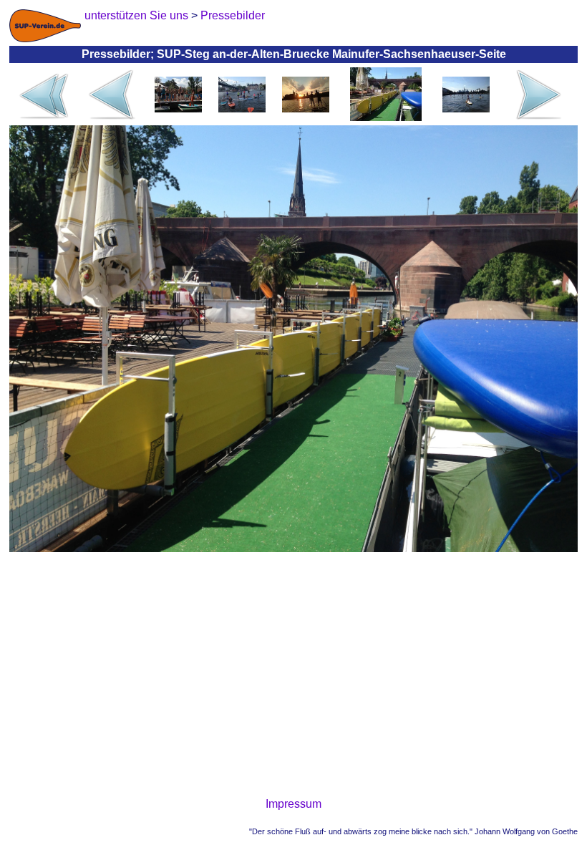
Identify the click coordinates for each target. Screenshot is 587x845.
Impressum (293, 804)
